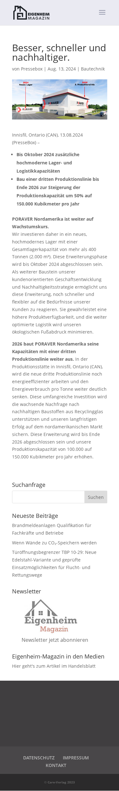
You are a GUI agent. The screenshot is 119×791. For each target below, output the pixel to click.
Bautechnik (93, 69)
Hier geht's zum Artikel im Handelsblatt (54, 666)
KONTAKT (56, 765)
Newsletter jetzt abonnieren (55, 639)
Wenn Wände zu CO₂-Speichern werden (54, 543)
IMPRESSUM (76, 758)
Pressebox (32, 69)
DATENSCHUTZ (39, 758)
